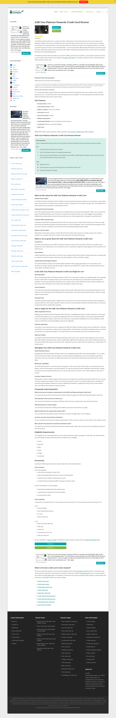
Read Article (83, 2)
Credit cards (90, 624)
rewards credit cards (68, 57)
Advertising (15, 627)
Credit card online (91, 662)
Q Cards (15, 89)
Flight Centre (16, 91)
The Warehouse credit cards (69, 675)
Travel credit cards (42, 590)
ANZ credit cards (66, 656)
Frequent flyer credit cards (44, 587)
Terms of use (15, 634)
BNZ (14, 76)
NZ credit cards (91, 656)
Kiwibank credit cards (67, 650)
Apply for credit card (92, 634)
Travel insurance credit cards (19, 266)
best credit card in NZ (82, 571)
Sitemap (14, 643)
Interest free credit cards (68, 624)
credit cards (78, 263)
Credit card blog (91, 621)
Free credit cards (16, 220)
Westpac (15, 69)
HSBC (14, 80)
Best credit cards (16, 184)
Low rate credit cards (67, 627)
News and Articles (16, 631)
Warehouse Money (18, 96)
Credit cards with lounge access (46, 599)
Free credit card (66, 646)
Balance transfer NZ (16, 179)
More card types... (16, 271)
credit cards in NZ (49, 575)
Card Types (63, 11)
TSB (14, 82)
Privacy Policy (16, 637)
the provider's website (75, 132)
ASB (14, 74)
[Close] (114, 1)
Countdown (16, 85)
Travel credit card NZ (17, 261)
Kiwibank (15, 71)
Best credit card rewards (44, 605)
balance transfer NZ (91, 540)
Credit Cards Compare (18, 640)
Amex (14, 65)
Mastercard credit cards (68, 669)
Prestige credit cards (17, 246)
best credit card (84, 573)
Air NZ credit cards (16, 163)
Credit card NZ (90, 659)
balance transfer (52, 540)
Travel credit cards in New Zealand (46, 626)
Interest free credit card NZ (18, 230)
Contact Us (15, 624)
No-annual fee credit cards (18, 240)
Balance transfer (91, 653)
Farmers (15, 87)
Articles (89, 11)
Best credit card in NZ (67, 631)
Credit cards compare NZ (93, 637)
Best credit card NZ (92, 631)
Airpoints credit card (43, 581)
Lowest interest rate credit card (46, 602)
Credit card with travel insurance (46, 596)
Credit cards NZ (91, 646)
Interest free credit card (43, 593)
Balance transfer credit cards (19, 174)
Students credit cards (17, 256)
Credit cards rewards (43, 584)
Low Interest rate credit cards (19, 235)
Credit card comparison (93, 643)
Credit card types (91, 640)
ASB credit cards (66, 653)
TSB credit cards (66, 662)
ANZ (14, 67)
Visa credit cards (66, 672)
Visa (14, 100)
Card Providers (77, 11)
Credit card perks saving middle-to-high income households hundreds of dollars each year (53, 2)
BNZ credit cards (66, 665)
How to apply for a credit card (69, 621)
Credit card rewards (67, 637)
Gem (14, 94)
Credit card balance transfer (19, 199)
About (99, 11)
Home (56, 11)
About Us (14, 621)
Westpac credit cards (67, 659)
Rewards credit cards (17, 251)
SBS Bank (16, 78)
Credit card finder (91, 627)
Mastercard (16, 98)
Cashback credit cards (17, 194)
